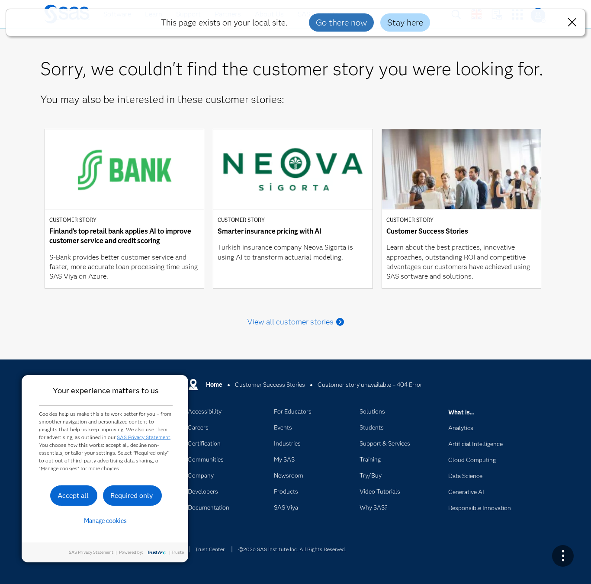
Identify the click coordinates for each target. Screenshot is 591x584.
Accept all (73, 495)
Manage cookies (105, 521)
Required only (131, 495)
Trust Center (210, 549)
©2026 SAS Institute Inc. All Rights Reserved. (292, 549)
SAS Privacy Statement (143, 437)
